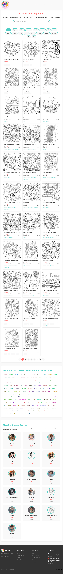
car (44, 382)
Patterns (46, 33)
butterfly (6, 382)
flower (33, 374)
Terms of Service (36, 557)
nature (13, 377)
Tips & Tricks (20, 560)
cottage (30, 413)
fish (19, 396)
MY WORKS (59, 5)
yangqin (6, 61)
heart (40, 380)
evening (44, 391)
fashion (12, 382)
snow (12, 380)
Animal (21, 30)
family (55, 385)
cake (38, 402)
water (15, 399)
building (16, 385)
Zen (29, 36)
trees (24, 391)
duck (14, 405)
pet (25, 413)
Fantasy (54, 30)
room (30, 385)
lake (53, 382)
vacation (38, 391)
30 (40, 359)
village (35, 380)
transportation (22, 399)
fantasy (38, 374)
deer (44, 394)
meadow (45, 385)
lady (19, 394)
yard (42, 396)
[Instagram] (59, 569)
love (5, 399)
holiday (33, 394)
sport (28, 405)
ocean (39, 385)
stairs (23, 411)
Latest (8, 30)
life (21, 374)
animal (5, 374)
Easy (26, 33)
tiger (10, 394)
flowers (45, 377)
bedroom (54, 408)
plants (15, 391)
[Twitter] (56, 569)
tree (11, 385)
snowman (55, 391)
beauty (16, 408)
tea (34, 413)
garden (52, 380)
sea (35, 382)
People (35, 30)
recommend (18, 380)
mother (6, 413)
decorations (43, 405)
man (20, 391)
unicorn (19, 402)
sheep (54, 405)
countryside (34, 377)
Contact (34, 562)
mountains (6, 380)
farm (23, 382)
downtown (45, 399)
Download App (35, 560)
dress (15, 396)
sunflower (13, 411)
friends (35, 388)
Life (48, 30)
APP (52, 5)
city (40, 388)
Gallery (18, 557)
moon (43, 408)
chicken (22, 408)
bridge (30, 388)
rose (33, 391)
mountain (17, 388)
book (42, 402)
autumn (6, 385)
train (27, 408)
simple (53, 388)
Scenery (42, 30)
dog (28, 377)
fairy (33, 396)
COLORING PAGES (27, 5)
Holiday (14, 33)
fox (4, 405)
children (54, 402)
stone (28, 402)
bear (54, 399)
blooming (6, 411)
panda (21, 413)
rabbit (50, 385)
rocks (34, 399)
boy (27, 382)
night (53, 394)
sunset (48, 388)
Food (21, 33)
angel (33, 405)
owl (18, 405)
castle (49, 391)
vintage (28, 394)
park (35, 385)
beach (5, 396)
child (23, 394)
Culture (32, 33)
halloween (24, 388)
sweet (48, 394)
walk (28, 411)
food (55, 374)
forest (40, 377)
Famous (39, 33)
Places (8, 33)
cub (37, 405)
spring (5, 402)
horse (48, 382)
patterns (6, 388)
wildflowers (56, 396)
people (16, 374)
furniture (47, 402)
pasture (39, 394)
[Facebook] (54, 569)
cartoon (9, 405)
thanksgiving (39, 411)
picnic (48, 408)
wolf (14, 402)
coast (38, 413)
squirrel (23, 405)
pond (49, 405)
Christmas (45, 380)
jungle (32, 411)
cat (17, 377)
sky (46, 396)
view (28, 396)
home (11, 388)
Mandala (29, 30)
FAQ (33, 553)
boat (5, 391)
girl (29, 374)
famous (39, 399)
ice (50, 399)
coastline (11, 408)
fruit (29, 391)
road (10, 402)
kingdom (46, 411)
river (54, 377)
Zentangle (54, 33)
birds (29, 399)
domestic (53, 411)
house (30, 380)
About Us (19, 562)
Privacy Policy (35, 555)
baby (44, 388)
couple (23, 396)
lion (24, 402)
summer (18, 382)
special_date (7, 377)
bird (50, 377)
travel (10, 396)
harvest (37, 396)
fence (5, 408)
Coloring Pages (20, 555)
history (38, 408)
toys (50, 396)
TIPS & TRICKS (46, 5)
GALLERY (37, 5)
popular (44, 374)
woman (25, 385)
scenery (11, 374)
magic (33, 402)
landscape (23, 377)
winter (25, 380)
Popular (15, 30)
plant (25, 374)
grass (14, 394)
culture (40, 382)
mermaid (32, 408)
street (5, 394)
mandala (50, 374)
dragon (15, 413)
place (31, 382)
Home (18, 553)
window (10, 391)
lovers (18, 411)
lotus (11, 413)
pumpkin (10, 399)
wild (21, 385)
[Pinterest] (61, 569)
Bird (34, 36)
